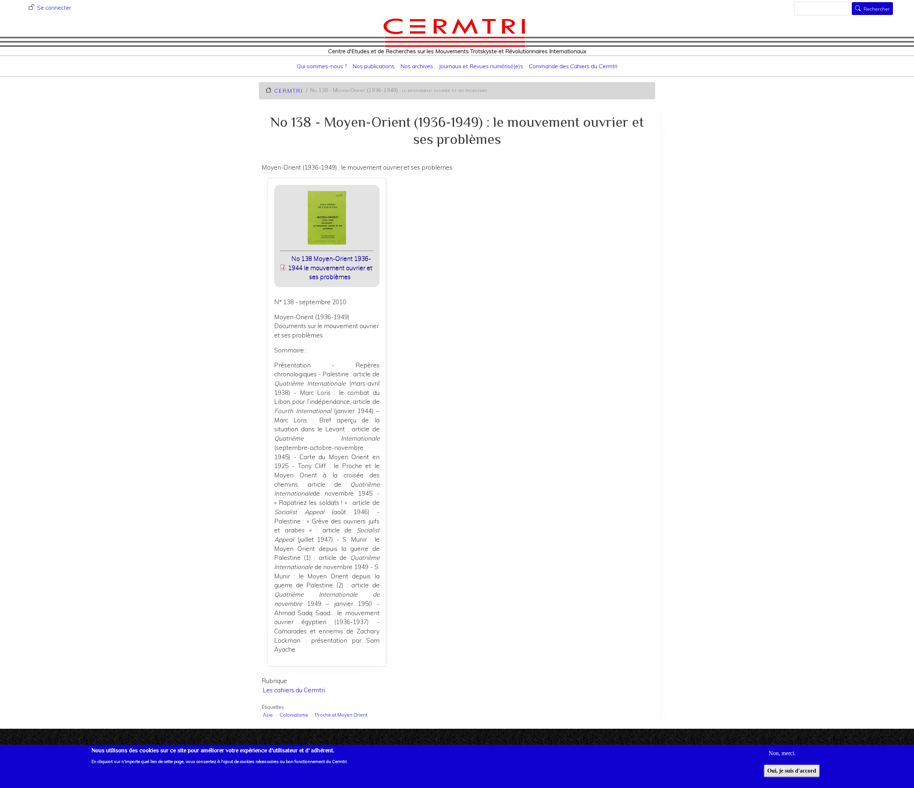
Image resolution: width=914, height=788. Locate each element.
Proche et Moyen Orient (341, 715)
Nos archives (416, 66)
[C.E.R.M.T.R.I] (454, 32)
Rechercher (877, 9)
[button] (326, 220)
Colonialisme (294, 715)
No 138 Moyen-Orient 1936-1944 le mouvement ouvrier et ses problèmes (330, 267)
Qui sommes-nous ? (322, 66)
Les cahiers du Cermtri (294, 690)
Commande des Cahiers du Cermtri (573, 66)
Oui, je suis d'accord (791, 771)
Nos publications (373, 66)
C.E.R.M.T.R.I (288, 90)
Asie (268, 715)
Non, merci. (782, 753)
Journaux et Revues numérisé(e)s (481, 66)
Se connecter (54, 7)
